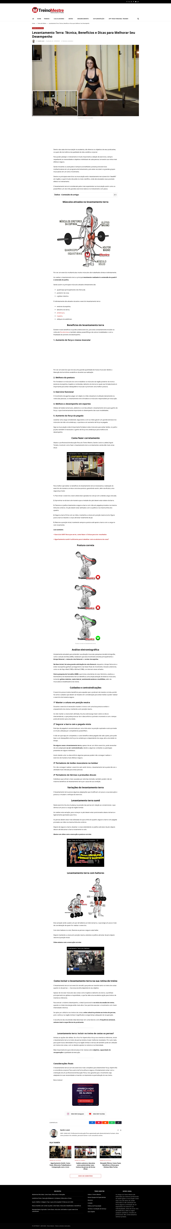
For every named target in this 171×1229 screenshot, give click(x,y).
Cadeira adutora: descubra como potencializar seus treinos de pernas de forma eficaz (85, 1166)
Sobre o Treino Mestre (94, 1194)
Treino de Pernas (80, 1160)
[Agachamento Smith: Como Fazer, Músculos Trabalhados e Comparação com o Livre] (60, 1152)
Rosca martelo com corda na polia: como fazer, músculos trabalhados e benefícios (56, 1206)
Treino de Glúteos (38, 28)
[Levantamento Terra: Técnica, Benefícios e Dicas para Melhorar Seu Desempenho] (85, 80)
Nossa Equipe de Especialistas (97, 1197)
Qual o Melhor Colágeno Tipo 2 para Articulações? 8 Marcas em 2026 (52, 1202)
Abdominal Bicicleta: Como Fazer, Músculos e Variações (48, 1194)
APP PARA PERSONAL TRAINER (118, 19)
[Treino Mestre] (49, 10)
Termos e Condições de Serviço (97, 1209)
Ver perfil (79, 1098)
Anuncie (90, 1200)
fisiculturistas (64, 332)
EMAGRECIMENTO (83, 19)
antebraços (60, 313)
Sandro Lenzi (41, 41)
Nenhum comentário (68, 41)
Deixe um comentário (85, 1176)
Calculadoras (59, 19)
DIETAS (71, 19)
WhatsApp (91, 1098)
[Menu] (33, 18)
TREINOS (46, 19)
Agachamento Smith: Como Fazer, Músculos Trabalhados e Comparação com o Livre (60, 1165)
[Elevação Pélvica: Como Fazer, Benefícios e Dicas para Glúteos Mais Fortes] (111, 1152)
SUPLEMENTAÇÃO (98, 19)
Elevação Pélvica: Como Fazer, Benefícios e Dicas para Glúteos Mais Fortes (110, 1165)
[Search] (138, 19)
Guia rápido (91, 1211)
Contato (90, 1203)
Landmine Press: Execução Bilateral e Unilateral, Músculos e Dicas (52, 1198)
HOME (39, 19)
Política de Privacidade (94, 1206)
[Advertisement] (85, 135)
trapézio (59, 316)
